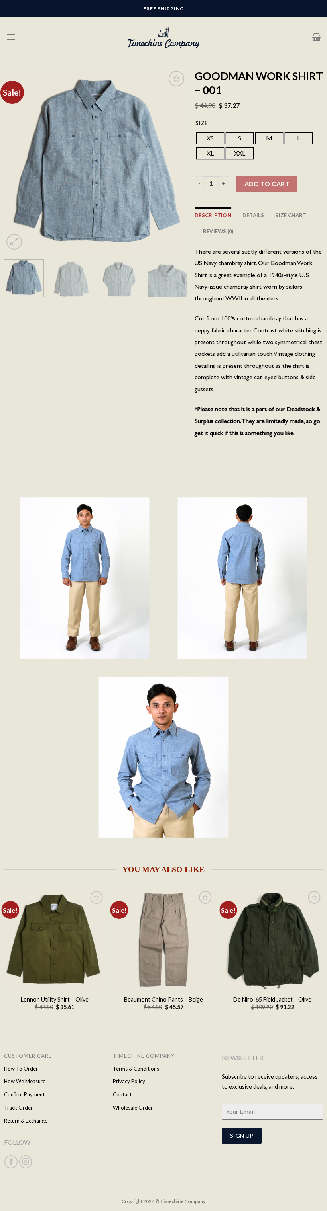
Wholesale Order (133, 1107)
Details (253, 215)
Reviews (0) (218, 231)
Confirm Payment (24, 1094)
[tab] (213, 215)
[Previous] (17, 160)
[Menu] (11, 37)
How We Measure (24, 1081)
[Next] (173, 160)
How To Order (21, 1068)
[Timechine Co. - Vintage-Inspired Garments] (163, 37)
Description (213, 215)
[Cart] (316, 37)
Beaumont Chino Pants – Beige (163, 999)
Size (201, 123)
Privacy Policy (129, 1081)
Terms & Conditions (136, 1068)
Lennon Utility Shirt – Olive (55, 999)
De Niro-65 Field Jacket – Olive (272, 999)
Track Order (18, 1107)
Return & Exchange (25, 1120)
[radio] (210, 138)
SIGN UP (242, 1135)
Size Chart (291, 215)
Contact (122, 1094)
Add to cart (267, 183)
